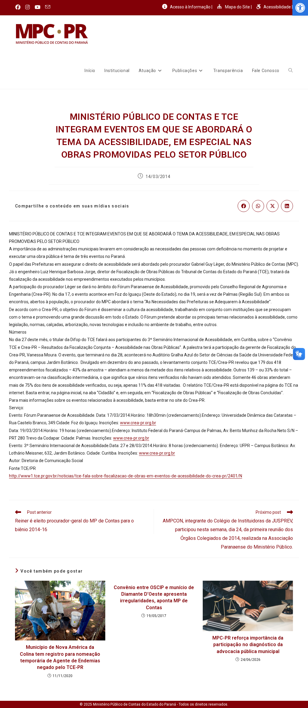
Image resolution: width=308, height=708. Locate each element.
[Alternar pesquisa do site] (290, 70)
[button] (300, 8)
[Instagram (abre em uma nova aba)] (27, 7)
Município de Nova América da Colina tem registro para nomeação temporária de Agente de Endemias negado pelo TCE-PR (60, 657)
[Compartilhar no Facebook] (244, 206)
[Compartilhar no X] (272, 206)
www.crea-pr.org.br (138, 422)
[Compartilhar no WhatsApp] (258, 206)
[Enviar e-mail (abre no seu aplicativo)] (48, 7)
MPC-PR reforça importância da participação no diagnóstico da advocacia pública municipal (247, 644)
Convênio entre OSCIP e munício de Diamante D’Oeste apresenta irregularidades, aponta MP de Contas (154, 597)
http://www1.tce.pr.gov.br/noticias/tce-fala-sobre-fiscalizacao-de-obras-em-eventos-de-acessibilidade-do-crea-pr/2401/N (125, 476)
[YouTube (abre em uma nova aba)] (37, 7)
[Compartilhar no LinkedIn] (287, 206)
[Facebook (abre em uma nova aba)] (19, 7)
